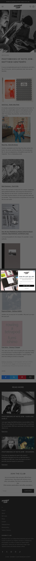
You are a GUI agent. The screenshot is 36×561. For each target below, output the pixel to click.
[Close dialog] (34, 271)
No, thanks (26, 288)
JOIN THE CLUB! (26, 285)
